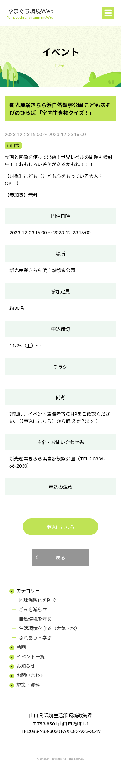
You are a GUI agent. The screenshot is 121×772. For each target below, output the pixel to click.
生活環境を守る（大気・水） (49, 628)
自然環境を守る (35, 619)
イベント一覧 (30, 656)
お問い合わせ (30, 675)
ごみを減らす (33, 609)
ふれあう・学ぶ (35, 637)
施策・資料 (28, 684)
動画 (21, 647)
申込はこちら (60, 527)
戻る (60, 557)
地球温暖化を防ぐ (37, 600)
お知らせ (25, 666)
